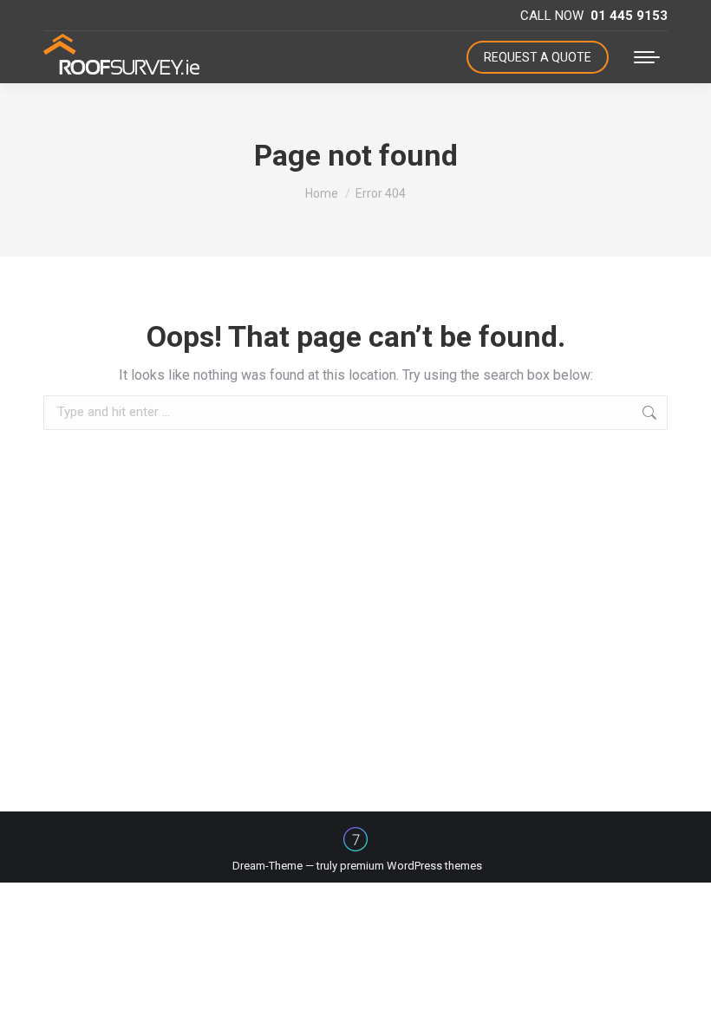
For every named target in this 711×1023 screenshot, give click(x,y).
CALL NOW (594, 15)
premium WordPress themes (411, 865)
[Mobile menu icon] (647, 57)
